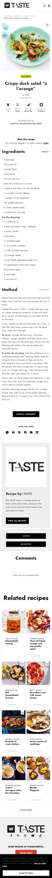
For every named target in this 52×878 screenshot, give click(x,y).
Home (9, 16)
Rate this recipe (26, 139)
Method (45, 151)
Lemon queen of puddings (38, 743)
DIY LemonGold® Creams (12, 695)
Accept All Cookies (26, 873)
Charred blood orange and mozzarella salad (37, 644)
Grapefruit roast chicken (12, 743)
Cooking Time (41, 109)
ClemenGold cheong (11, 642)
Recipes (18, 16)
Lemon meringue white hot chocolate (13, 790)
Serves (8, 109)
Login (46, 143)
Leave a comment (26, 414)
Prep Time (28, 109)
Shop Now (26, 853)
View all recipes (17, 520)
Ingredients (44, 289)
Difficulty (17, 109)
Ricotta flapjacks (35, 789)
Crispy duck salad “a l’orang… (17, 18)
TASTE (27, 95)
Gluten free (29, 16)
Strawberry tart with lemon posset (38, 695)
